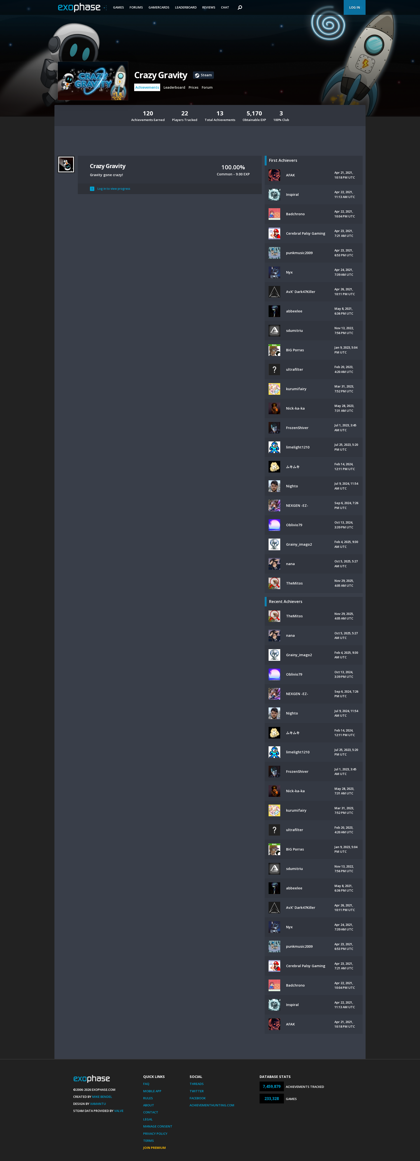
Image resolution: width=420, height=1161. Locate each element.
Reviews (208, 7)
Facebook (198, 1098)
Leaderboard (186, 7)
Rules (148, 1098)
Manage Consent (157, 1126)
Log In (354, 7)
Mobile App (152, 1091)
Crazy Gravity (160, 75)
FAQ (146, 1084)
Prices (193, 87)
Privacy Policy (155, 1133)
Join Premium (154, 1147)
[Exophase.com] (82, 7)
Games (118, 7)
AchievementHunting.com (212, 1105)
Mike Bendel (102, 1096)
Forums (136, 7)
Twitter (197, 1091)
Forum (207, 87)
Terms (148, 1140)
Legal (148, 1119)
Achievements (147, 87)
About (148, 1105)
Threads (197, 1084)
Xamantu (98, 1103)
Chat (225, 7)
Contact (150, 1112)
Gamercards (159, 7)
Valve (118, 1111)
